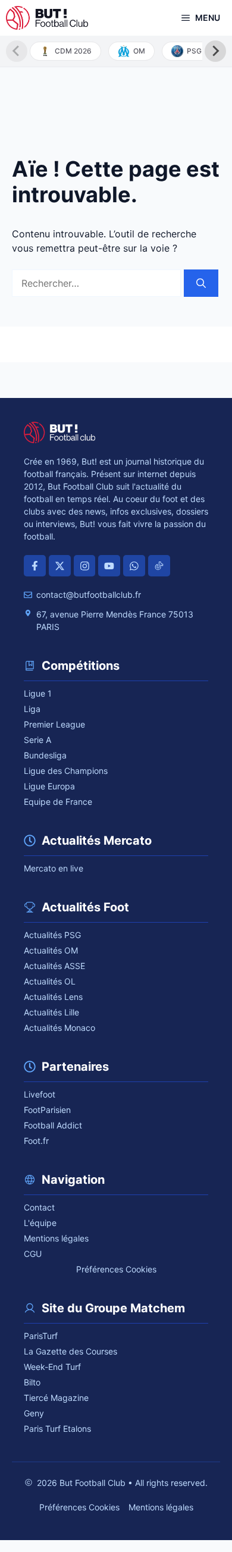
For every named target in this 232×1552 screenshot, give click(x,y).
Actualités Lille (51, 1012)
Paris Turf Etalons (57, 1429)
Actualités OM (51, 950)
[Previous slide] (16, 51)
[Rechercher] (201, 283)
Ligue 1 (38, 693)
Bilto (32, 1382)
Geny (34, 1413)
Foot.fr (36, 1141)
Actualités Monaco (59, 1028)
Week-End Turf (52, 1367)
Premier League (54, 724)
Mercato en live (53, 868)
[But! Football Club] (47, 18)
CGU (33, 1254)
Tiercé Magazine (56, 1398)
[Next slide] (215, 51)
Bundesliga (45, 755)
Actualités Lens (53, 997)
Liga (32, 709)
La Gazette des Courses (70, 1351)
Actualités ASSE (54, 966)
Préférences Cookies (116, 1269)
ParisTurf (41, 1336)
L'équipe (40, 1223)
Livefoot (39, 1094)
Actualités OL (50, 981)
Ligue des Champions (66, 771)
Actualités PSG (52, 935)
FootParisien (47, 1110)
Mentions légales (56, 1238)
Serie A (37, 740)
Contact (39, 1207)
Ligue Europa (49, 786)
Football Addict (53, 1125)
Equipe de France (58, 802)
